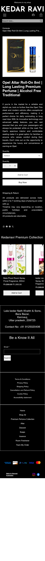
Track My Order (22, 445)
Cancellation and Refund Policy (22, 390)
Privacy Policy (22, 383)
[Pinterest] (9, 226)
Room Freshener (22, 441)
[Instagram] (34, 474)
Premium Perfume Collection (22, 419)
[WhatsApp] (3, 226)
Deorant (22, 428)
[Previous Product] (4, 270)
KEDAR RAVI (22, 9)
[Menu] (5, 15)
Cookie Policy (22, 394)
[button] (41, 15)
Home (22, 410)
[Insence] (4, 436)
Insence (22, 436)
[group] (22, 271)
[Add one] (15, 165)
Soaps (22, 432)
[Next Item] (39, 57)
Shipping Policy (22, 386)
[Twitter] (13, 226)
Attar (22, 423)
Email (6, 347)
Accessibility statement (23, 397)
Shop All (22, 415)
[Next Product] (40, 270)
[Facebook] (7, 226)
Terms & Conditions (22, 379)
